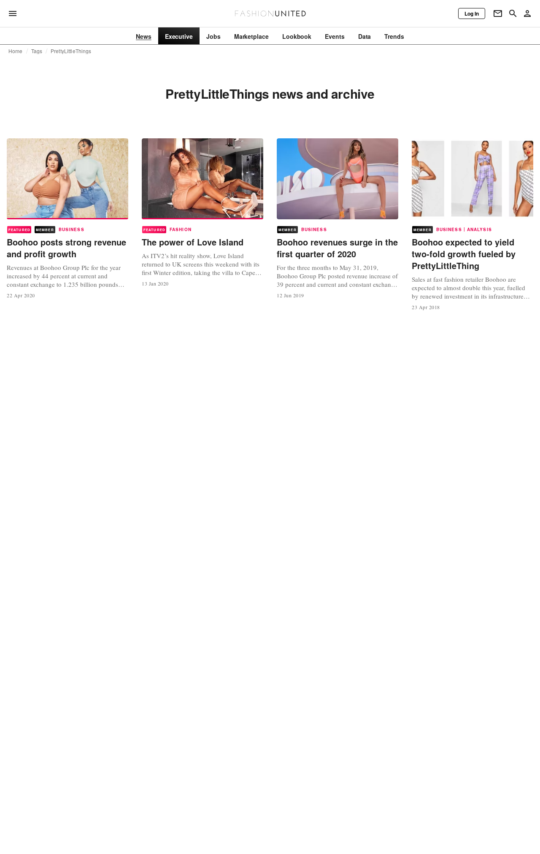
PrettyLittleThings (71, 51)
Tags (37, 51)
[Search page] (513, 13)
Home (15, 51)
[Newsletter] (497, 13)
